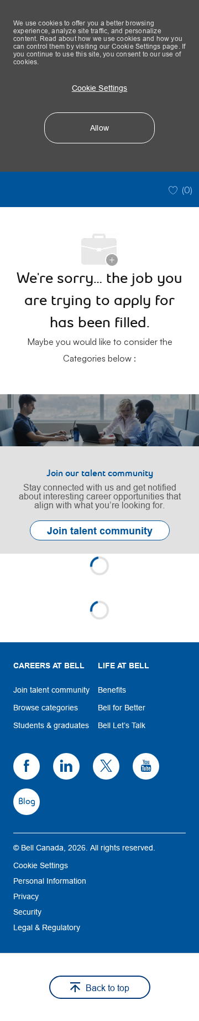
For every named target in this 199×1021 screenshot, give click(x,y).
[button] (99, 88)
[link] (99, 474)
